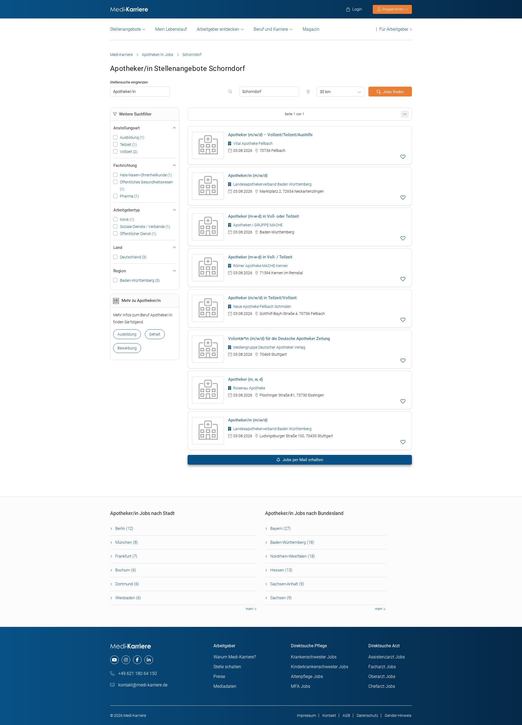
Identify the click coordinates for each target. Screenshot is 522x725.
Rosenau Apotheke (248, 388)
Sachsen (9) (281, 597)
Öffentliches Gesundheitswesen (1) (146, 185)
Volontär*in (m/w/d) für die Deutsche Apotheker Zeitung (279, 338)
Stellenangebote (125, 29)
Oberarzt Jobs (381, 676)
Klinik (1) (127, 219)
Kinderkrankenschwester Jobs (319, 666)
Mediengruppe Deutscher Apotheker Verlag (268, 347)
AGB (346, 715)
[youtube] (114, 659)
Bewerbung (127, 348)
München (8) (126, 542)
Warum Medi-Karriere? (234, 657)
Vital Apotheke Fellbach (252, 143)
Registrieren (393, 9)
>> (405, 114)
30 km (325, 91)
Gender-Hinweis (398, 715)
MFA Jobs (300, 686)
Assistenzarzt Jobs (386, 657)
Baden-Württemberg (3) (140, 280)
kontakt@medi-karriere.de (142, 685)
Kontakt (329, 715)
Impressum (306, 715)
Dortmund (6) (127, 584)
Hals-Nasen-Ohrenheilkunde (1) (146, 175)
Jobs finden (393, 91)
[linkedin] (148, 659)
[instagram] (126, 659)
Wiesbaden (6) (128, 597)
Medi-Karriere (121, 54)
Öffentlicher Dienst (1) (138, 234)
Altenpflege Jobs (307, 676)
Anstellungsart (126, 128)
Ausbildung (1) (132, 137)
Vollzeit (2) (129, 151)
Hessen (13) (281, 570)
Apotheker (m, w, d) (245, 379)
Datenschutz (367, 715)
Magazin (311, 29)
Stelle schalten (227, 666)
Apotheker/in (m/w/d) (248, 175)
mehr (250, 609)
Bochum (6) (125, 570)
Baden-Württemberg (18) (292, 542)
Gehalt (154, 334)
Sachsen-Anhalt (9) (287, 584)
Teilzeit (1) (128, 144)
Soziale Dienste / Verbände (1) (145, 226)
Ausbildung (126, 334)
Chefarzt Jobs (381, 686)
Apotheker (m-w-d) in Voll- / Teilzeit (260, 257)
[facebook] (137, 659)
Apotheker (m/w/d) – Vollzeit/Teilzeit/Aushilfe (270, 134)
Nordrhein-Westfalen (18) (292, 556)
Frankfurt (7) (126, 556)
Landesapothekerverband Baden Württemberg (272, 184)
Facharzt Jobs (382, 666)
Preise (219, 676)
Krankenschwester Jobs (314, 657)
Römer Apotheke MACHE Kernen (260, 266)
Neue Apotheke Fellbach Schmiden (261, 306)
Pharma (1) (129, 196)
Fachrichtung (125, 165)
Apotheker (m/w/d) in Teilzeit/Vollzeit (262, 297)
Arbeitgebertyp (126, 210)
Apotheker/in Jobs (157, 54)
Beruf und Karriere (271, 29)
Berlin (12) (124, 528)
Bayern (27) (280, 528)
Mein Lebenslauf (171, 29)
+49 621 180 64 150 (137, 673)
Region (119, 270)
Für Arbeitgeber (393, 29)
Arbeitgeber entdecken (218, 29)
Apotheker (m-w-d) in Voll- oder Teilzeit (263, 216)
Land (117, 247)
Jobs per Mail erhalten (302, 459)
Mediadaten (224, 686)
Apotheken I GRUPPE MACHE (257, 225)
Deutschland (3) (133, 257)
